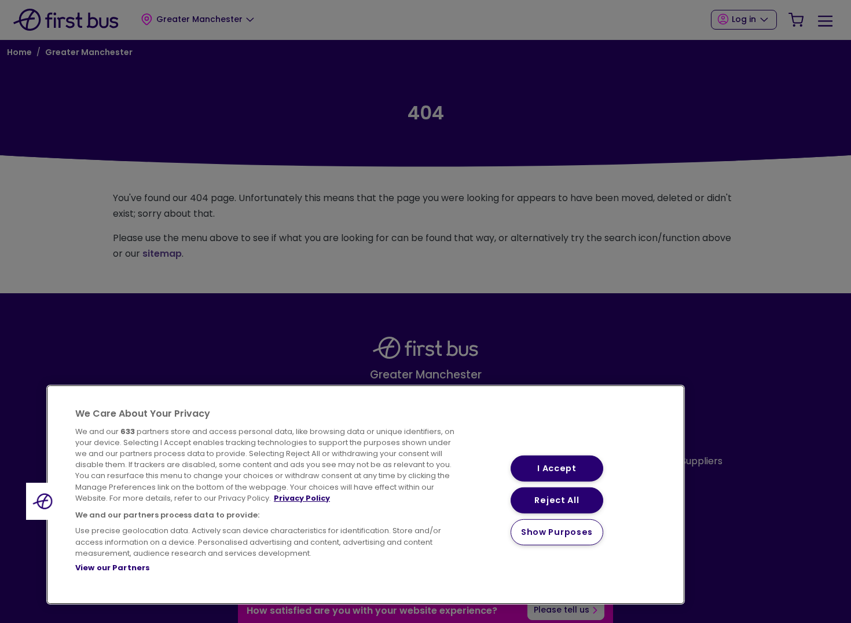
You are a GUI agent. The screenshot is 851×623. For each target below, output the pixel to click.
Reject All (556, 500)
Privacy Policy (302, 498)
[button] (44, 501)
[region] (365, 494)
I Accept (557, 468)
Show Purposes (557, 532)
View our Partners (112, 567)
